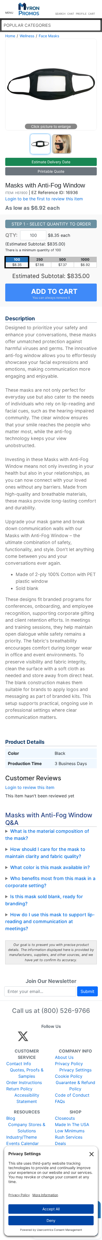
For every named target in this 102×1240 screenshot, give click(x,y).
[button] (9, 9)
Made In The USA (72, 1124)
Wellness (27, 36)
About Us (64, 1057)
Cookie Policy (68, 1076)
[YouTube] (80, 1038)
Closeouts (65, 1118)
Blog (10, 1118)
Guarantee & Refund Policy (75, 1085)
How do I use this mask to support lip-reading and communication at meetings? (50, 921)
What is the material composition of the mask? (47, 834)
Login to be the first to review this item (44, 198)
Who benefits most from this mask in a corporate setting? (50, 882)
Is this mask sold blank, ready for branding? (44, 900)
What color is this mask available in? (50, 867)
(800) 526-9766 (65, 1010)
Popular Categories (27, 25)
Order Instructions (24, 1082)
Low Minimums (69, 1130)
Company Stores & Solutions (26, 1127)
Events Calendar (22, 1143)
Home (10, 36)
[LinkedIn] (69, 1038)
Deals (60, 1143)
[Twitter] (23, 1038)
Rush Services (68, 1137)
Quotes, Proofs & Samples (26, 1073)
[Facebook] (35, 1038)
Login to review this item (29, 787)
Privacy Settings (75, 1069)
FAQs (60, 1101)
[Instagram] (58, 1038)
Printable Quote (51, 171)
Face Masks (49, 36)
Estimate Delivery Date (51, 162)
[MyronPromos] (28, 9)
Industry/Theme (21, 1137)
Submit (87, 991)
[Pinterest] (46, 1038)
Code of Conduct (72, 1095)
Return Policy (19, 1088)
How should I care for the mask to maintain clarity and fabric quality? (45, 852)
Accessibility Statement (26, 1098)
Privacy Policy (69, 1063)
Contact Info (18, 1063)
